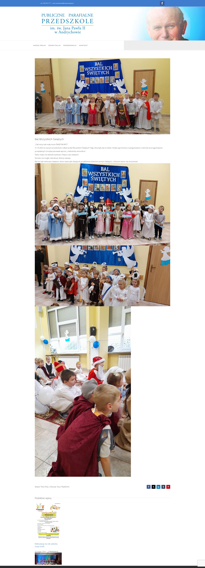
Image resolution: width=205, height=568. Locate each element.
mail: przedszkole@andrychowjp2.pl (63, 3)
